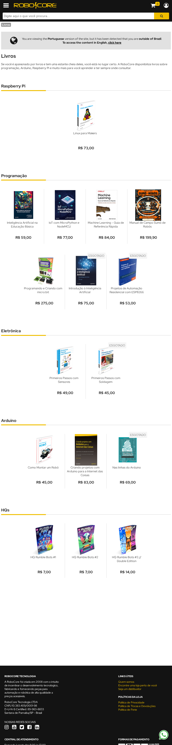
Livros (6, 25)
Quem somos (126, 682)
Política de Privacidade (131, 702)
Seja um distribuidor (129, 689)
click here (114, 43)
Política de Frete (127, 710)
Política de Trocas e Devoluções (136, 706)
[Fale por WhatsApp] (164, 739)
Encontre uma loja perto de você (137, 685)
